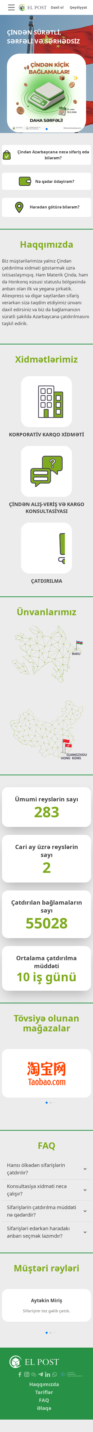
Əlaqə (44, 1408)
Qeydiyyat (78, 7)
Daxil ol (57, 7)
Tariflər (44, 1392)
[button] (47, 129)
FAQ (44, 1400)
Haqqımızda (44, 1384)
